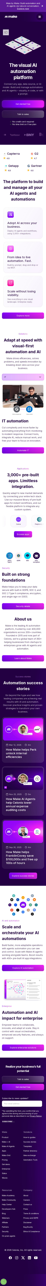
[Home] (11, 17)
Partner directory (30, 1151)
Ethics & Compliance (31, 1231)
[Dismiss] (42, 6)
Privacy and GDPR (30, 1218)
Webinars (6, 1218)
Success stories (29, 1142)
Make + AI (6, 1142)
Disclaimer (27, 1222)
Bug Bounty (28, 1227)
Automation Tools (30, 1160)
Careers (26, 1200)
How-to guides (29, 1137)
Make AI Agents (8, 1146)
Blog (4, 1213)
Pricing (4, 1160)
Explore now (23, 8)
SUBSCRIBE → (8, 1121)
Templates (27, 1146)
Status (4, 1173)
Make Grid (6, 1155)
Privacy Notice (36, 1116)
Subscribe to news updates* (15, 1098)
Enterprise (6, 1169)
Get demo (6, 1164)
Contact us (27, 1204)
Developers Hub (8, 1209)
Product (5, 1137)
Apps (4, 1151)
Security (5, 1231)
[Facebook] (10, 1257)
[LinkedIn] (29, 1257)
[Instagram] (16, 1257)
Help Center (7, 1204)
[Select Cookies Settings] (3, 1282)
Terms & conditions (31, 1213)
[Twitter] (23, 1257)
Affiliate (5, 1222)
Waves (4, 1178)
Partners (5, 1227)
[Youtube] (36, 1257)
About (25, 1195)
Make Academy (8, 1195)
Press (25, 1209)
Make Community (9, 1200)
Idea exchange (29, 1155)
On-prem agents (8, 1236)
